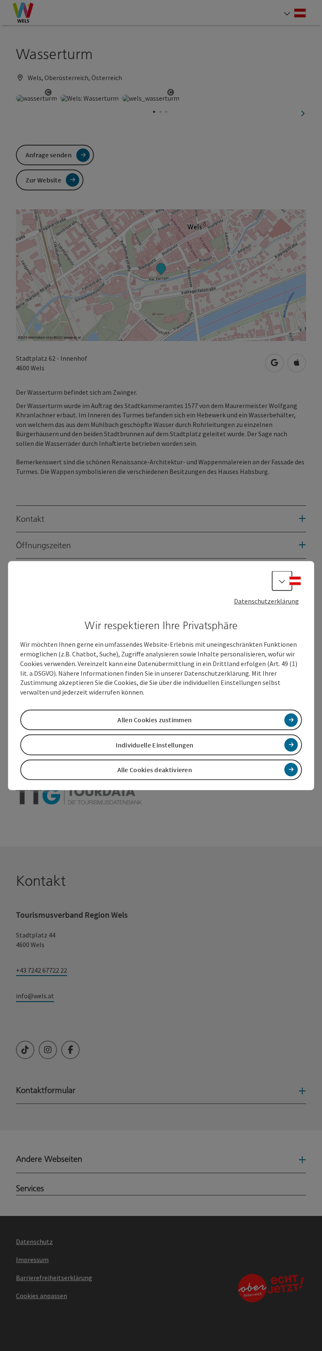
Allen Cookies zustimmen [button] (154, 720)
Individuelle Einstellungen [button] (154, 744)
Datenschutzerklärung (266, 600)
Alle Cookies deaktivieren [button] (154, 769)
